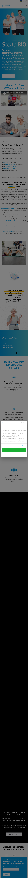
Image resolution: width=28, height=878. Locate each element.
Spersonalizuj (13, 453)
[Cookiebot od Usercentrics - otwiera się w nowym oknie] (20, 423)
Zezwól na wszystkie (14, 449)
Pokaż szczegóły (20, 445)
